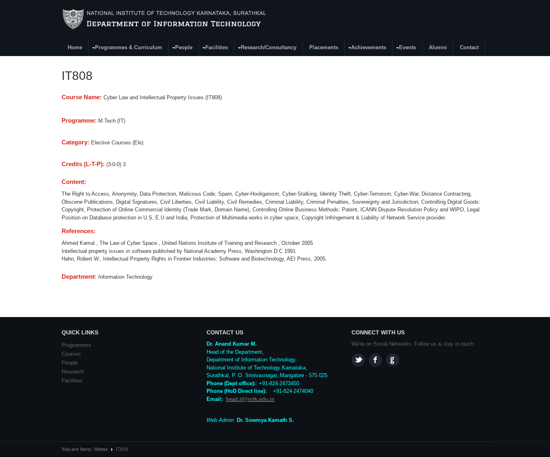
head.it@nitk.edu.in (250, 399)
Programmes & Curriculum (125, 48)
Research (73, 372)
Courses (71, 354)
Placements (323, 47)
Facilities (213, 48)
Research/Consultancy (265, 48)
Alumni (438, 47)
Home (75, 47)
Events (404, 48)
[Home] (166, 19)
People (180, 48)
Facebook (375, 360)
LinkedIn (392, 360)
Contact (469, 47)
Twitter (358, 360)
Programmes (76, 345)
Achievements (365, 48)
